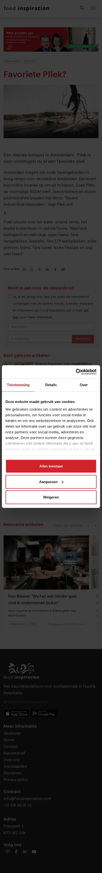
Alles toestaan (51, 466)
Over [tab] (84, 385)
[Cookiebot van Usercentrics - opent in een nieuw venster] (76, 372)
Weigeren (51, 497)
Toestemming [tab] (18, 385)
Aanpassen (48, 482)
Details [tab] (51, 385)
